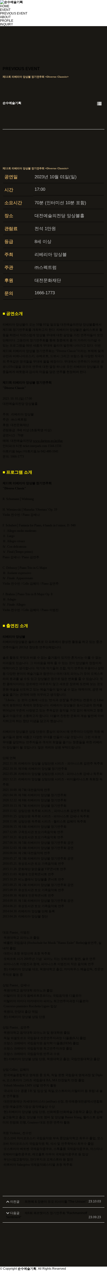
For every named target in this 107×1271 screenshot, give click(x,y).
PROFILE (6, 21)
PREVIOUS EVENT (13, 13)
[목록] (99, 103)
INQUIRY (6, 24)
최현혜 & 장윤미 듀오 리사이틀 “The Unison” (55, 1201)
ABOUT (5, 17)
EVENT (5, 10)
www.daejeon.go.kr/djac (48, 441)
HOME (4, 6)
